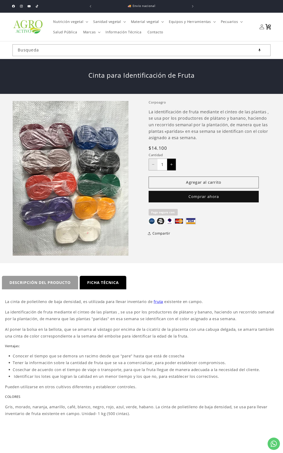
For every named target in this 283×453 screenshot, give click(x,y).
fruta (158, 301)
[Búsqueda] (264, 50)
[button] (70, 22)
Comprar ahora (203, 196)
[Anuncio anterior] (90, 6)
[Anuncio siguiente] (192, 6)
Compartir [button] (161, 233)
